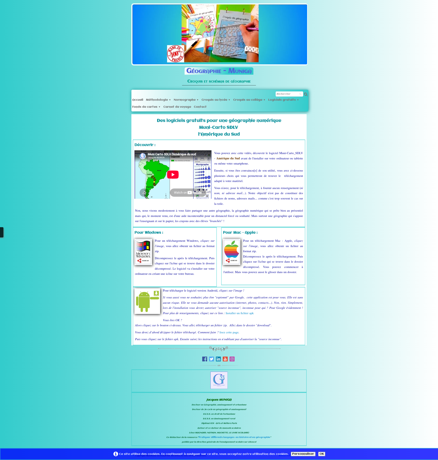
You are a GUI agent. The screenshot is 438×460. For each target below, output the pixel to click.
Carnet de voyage (177, 106)
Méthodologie (158, 99)
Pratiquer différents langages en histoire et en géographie (234, 437)
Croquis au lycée (216, 99)
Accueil (137, 99)
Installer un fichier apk (240, 313)
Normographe (186, 99)
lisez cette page (229, 332)
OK (322, 453)
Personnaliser (303, 453)
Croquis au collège (249, 99)
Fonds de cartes (146, 106)
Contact (200, 106)
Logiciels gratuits (283, 99)
